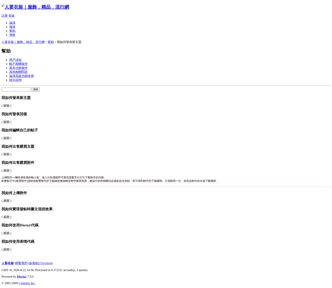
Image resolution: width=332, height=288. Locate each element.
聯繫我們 (21, 263)
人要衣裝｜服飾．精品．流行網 (23, 42)
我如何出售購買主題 (18, 146)
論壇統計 (35, 263)
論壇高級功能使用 (21, 76)
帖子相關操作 (18, 63)
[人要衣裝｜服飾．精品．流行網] (35, 6)
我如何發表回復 (14, 114)
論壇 (12, 22)
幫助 (12, 30)
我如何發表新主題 (16, 98)
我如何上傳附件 (14, 193)
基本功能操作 (18, 68)
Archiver (47, 263)
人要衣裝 (8, 263)
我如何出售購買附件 (18, 163)
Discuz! (22, 276)
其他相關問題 (18, 72)
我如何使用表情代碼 (18, 241)
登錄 (11, 15)
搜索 (35, 89)
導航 (12, 34)
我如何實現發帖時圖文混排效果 (27, 209)
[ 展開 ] (6, 105)
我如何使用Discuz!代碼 (20, 225)
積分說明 (15, 80)
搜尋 (12, 26)
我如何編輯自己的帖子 (20, 130)
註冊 (5, 15)
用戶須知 (15, 59)
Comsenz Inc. (27, 283)
